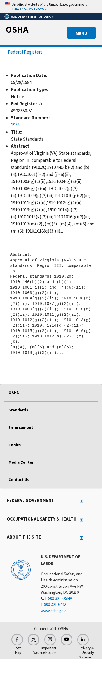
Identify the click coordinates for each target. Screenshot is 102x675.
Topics (14, 444)
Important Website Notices (44, 650)
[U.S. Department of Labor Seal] (21, 569)
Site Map (18, 650)
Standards (18, 410)
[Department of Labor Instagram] (50, 639)
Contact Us (18, 479)
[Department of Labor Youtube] (66, 639)
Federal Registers (25, 52)
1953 (15, 125)
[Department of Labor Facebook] (17, 639)
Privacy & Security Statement (86, 652)
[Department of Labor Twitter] (33, 639)
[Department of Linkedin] (83, 639)
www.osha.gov (53, 610)
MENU (81, 33)
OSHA (16, 29)
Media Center (21, 462)
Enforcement (20, 427)
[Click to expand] (51, 6)
